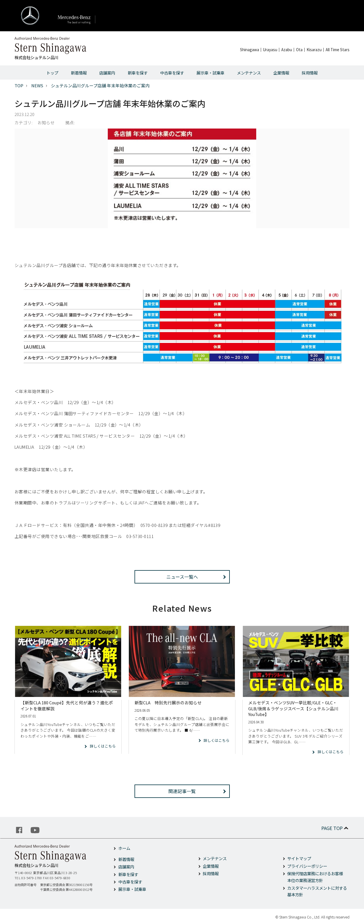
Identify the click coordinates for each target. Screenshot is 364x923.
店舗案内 (107, 73)
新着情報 (79, 73)
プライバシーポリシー (307, 866)
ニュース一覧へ (182, 576)
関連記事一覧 (182, 791)
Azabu (286, 49)
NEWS (37, 85)
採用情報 (310, 73)
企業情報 (281, 73)
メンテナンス (249, 73)
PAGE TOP (332, 828)
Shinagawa (249, 49)
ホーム (124, 848)
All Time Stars (337, 49)
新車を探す (138, 73)
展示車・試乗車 (210, 73)
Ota (299, 49)
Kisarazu (314, 49)
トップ (52, 73)
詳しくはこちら (102, 746)
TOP (19, 85)
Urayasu (270, 49)
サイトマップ (299, 858)
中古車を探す (172, 73)
